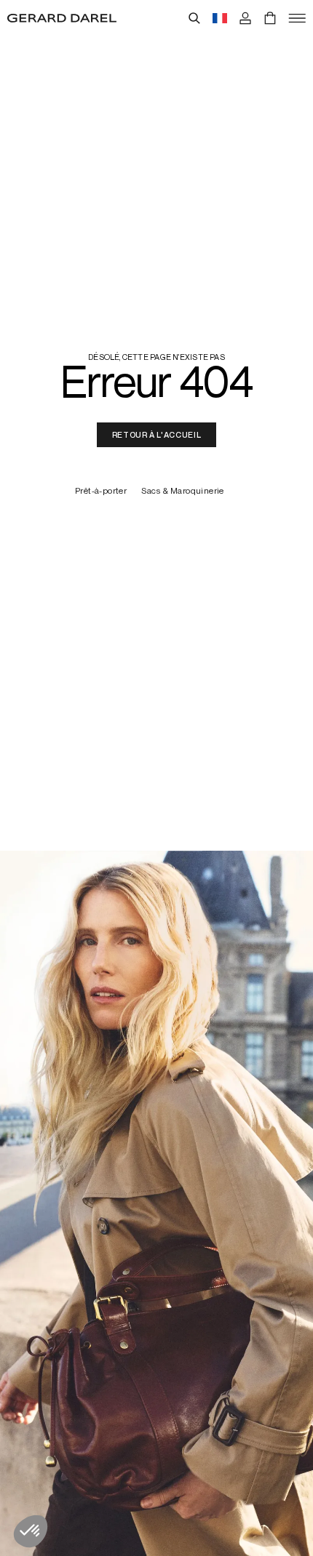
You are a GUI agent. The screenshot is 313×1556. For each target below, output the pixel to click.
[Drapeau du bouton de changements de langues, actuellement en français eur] (220, 18)
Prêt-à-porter (101, 491)
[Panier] (270, 18)
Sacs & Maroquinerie (182, 491)
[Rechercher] (194, 18)
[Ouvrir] (297, 18)
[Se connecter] (245, 18)
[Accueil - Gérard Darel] (61, 18)
